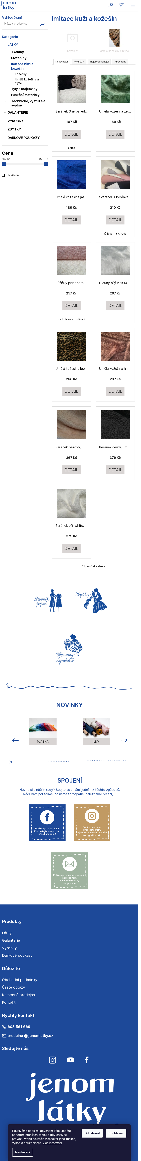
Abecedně (120, 61)
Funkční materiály (25, 95)
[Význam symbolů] (69, 648)
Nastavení (22, 1152)
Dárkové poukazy (24, 138)
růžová (108, 233)
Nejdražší (79, 61)
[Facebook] (86, 1060)
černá (71, 147)
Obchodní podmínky (19, 980)
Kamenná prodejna (18, 995)
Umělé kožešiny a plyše (27, 81)
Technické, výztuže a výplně (28, 103)
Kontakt (9, 1002)
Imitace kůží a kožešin (22, 66)
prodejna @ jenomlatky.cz (30, 1035)
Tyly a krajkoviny (24, 89)
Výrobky (15, 121)
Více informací (52, 1143)
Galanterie (18, 112)
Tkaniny (17, 52)
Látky (13, 45)
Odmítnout (92, 1133)
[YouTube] (70, 1060)
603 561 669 (19, 1026)
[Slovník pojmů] (47, 600)
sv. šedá (121, 233)
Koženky (21, 74)
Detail (71, 134)
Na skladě (13, 175)
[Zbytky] (92, 600)
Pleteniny (18, 58)
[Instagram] (52, 1060)
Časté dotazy (13, 987)
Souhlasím (116, 1133)
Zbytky (14, 129)
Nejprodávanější (99, 61)
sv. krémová (65, 319)
